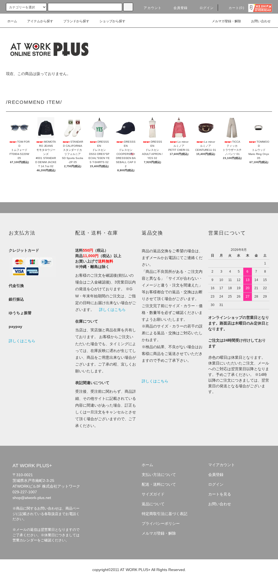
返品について (153, 504)
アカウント (153, 8)
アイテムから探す (40, 21)
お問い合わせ (261, 21)
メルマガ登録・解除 (226, 21)
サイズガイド (153, 494)
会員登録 (180, 8)
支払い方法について (159, 474)
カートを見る (219, 494)
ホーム (12, 21)
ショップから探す (112, 21)
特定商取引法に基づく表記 (164, 514)
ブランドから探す (76, 21)
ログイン (207, 8)
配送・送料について (159, 484)
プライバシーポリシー (161, 523)
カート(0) (236, 8)
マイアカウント (221, 465)
